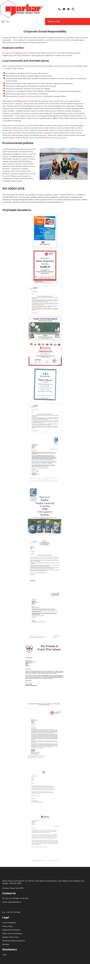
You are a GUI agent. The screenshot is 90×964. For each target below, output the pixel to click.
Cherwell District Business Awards (30, 96)
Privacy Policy (7, 926)
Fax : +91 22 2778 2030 (11, 912)
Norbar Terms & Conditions (12, 933)
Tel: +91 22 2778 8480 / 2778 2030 (15, 898)
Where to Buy (54, 21)
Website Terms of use (10, 937)
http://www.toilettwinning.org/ (55, 138)
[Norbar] (21, 9)
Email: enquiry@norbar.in (11, 902)
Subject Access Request (11, 930)
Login (4, 954)
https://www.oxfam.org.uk (18, 130)
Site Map (5, 944)
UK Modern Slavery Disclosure (13, 941)
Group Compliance (9, 923)
